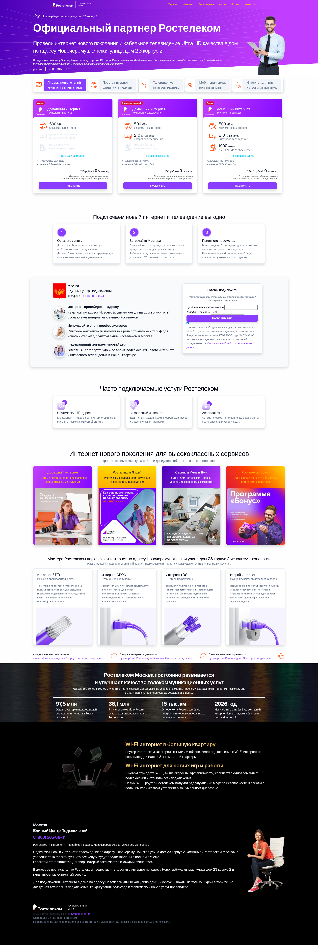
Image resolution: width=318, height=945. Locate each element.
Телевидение (206, 4)
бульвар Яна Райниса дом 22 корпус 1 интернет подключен (61, 658)
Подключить (72, 185)
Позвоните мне (222, 318)
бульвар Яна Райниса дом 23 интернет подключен (233, 658)
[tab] (65, 85)
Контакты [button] (250, 4)
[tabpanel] (159, 148)
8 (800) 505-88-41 (92, 296)
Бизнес (235, 4)
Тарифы (173, 4)
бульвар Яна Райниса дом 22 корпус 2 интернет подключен (149, 658)
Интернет (188, 4)
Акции (222, 4)
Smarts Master (80, 913)
